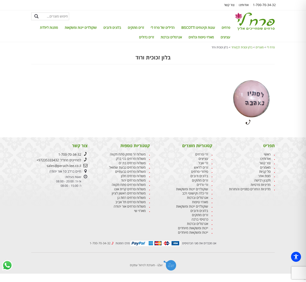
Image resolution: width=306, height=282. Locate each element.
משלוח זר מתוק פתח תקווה (128, 154)
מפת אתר (264, 176)
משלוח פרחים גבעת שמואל (127, 167)
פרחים (226, 27)
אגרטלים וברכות (171, 37)
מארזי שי (140, 211)
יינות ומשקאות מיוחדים (193, 228)
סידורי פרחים (199, 171)
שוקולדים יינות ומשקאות (81, 27)
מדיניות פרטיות (261, 185)
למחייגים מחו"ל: (58, 160)
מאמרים (265, 167)
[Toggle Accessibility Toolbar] (296, 256)
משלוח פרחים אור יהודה (130, 206)
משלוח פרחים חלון (133, 176)
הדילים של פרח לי (163, 27)
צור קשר (265, 163)
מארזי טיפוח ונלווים (201, 37)
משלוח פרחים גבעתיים (130, 171)
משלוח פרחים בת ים (132, 163)
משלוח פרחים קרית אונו (130, 189)
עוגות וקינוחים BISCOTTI (198, 27)
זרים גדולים (146, 37)
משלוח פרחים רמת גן (131, 198)
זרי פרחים (201, 154)
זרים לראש (201, 167)
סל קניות (265, 171)
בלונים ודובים (112, 27)
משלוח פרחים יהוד (133, 180)
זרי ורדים (202, 185)
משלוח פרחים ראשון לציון (129, 193)
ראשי (267, 154)
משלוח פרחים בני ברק (131, 159)
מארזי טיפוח (200, 202)
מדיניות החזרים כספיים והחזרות (250, 189)
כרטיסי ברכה (200, 219)
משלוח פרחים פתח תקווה (129, 185)
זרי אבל (203, 163)
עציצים (225, 37)
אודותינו (265, 159)
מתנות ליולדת (49, 27)
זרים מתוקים (136, 27)
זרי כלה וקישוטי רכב (195, 193)
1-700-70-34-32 (69, 154)
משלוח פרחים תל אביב (130, 202)
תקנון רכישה (262, 180)
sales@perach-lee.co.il (64, 165)
